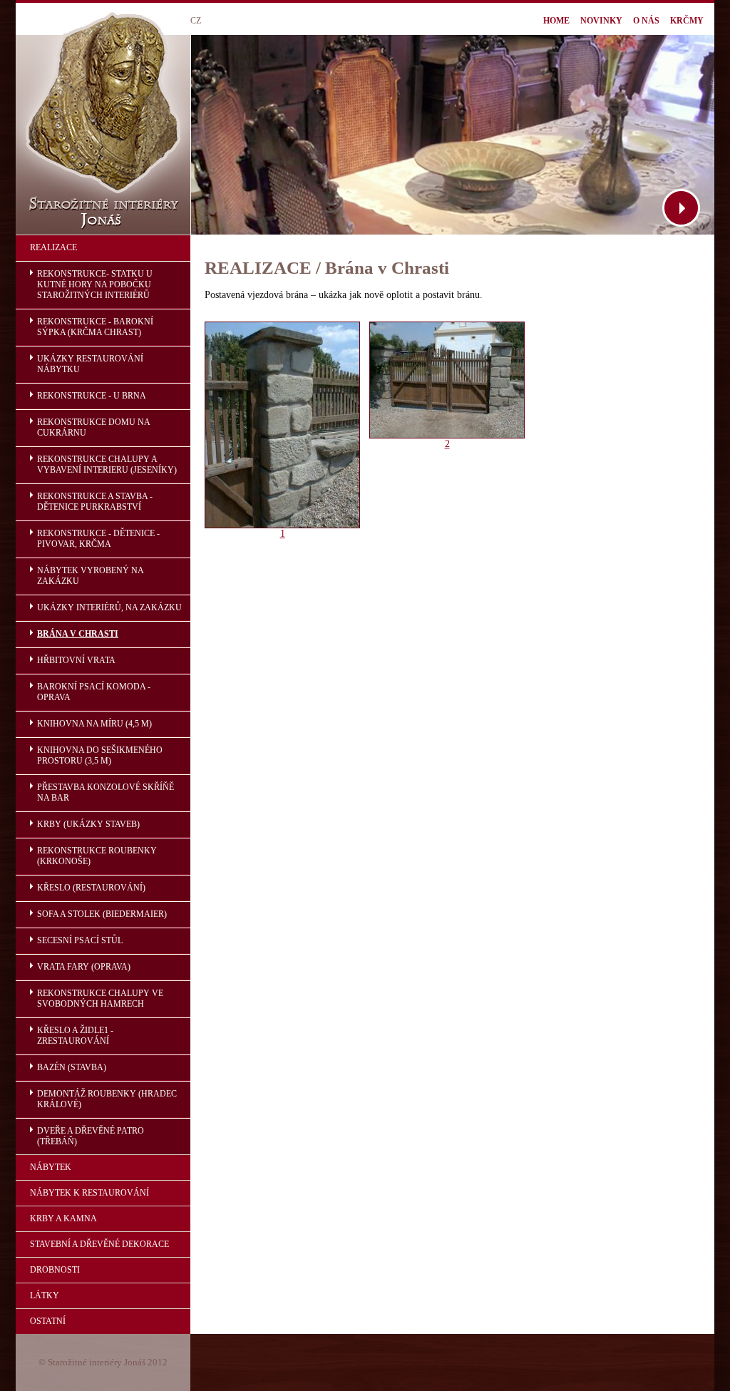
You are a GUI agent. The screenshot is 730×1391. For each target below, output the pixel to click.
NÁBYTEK (50, 1167)
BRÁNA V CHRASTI (77, 634)
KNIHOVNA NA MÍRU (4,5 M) (94, 724)
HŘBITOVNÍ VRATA (76, 660)
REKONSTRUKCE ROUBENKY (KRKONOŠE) (97, 856)
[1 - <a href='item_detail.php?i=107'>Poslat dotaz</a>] (282, 525)
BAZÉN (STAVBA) (71, 1067)
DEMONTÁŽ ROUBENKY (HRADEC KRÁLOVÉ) (107, 1099)
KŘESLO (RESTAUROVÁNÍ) (91, 888)
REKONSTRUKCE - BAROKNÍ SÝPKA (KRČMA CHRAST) (95, 327)
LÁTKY (44, 1295)
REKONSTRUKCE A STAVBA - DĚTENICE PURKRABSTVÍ (95, 501)
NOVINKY (601, 21)
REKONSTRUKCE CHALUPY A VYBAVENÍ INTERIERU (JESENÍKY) (107, 464)
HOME (556, 21)
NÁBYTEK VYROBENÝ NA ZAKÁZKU (90, 575)
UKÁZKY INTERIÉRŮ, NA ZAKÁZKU (109, 607)
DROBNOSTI (55, 1270)
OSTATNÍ (48, 1321)
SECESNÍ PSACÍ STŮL (80, 940)
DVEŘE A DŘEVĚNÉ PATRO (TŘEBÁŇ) (90, 1136)
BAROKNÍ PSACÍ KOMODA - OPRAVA (93, 692)
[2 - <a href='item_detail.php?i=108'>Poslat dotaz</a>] (447, 435)
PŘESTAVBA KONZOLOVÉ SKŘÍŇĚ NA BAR (105, 792)
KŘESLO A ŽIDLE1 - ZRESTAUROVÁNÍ (75, 1035)
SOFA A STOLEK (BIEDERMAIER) (102, 914)
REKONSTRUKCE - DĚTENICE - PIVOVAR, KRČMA (98, 538)
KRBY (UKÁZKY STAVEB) (88, 824)
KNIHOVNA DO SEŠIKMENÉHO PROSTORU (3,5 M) (100, 755)
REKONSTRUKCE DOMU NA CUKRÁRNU (93, 427)
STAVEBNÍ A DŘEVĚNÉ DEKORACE (99, 1244)
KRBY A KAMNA (63, 1218)
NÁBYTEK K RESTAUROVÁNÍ (89, 1193)
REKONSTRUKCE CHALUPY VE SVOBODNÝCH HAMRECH (100, 998)
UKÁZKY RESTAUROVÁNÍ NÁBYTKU (90, 364)
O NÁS (646, 21)
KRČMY (687, 21)
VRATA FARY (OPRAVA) (83, 967)
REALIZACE (53, 247)
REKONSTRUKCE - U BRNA (91, 396)
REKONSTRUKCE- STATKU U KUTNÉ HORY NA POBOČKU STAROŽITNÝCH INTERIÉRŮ (95, 284)
